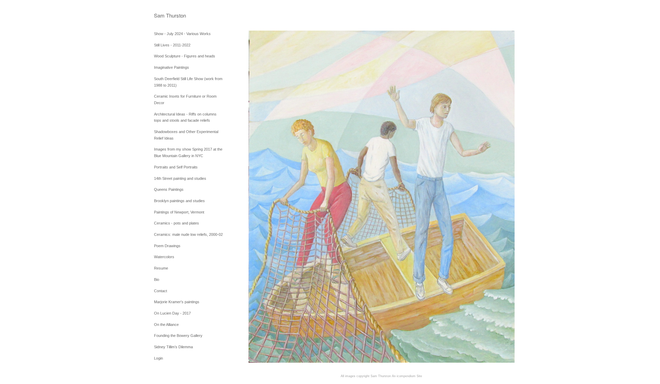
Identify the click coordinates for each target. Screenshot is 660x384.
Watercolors (164, 257)
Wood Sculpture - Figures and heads (184, 56)
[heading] (171, 15)
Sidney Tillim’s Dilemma (173, 347)
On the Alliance (166, 324)
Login (158, 358)
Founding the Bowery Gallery (178, 335)
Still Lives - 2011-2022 (172, 45)
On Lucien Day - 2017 (172, 313)
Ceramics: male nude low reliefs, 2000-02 (188, 234)
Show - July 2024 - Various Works (182, 34)
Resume (161, 268)
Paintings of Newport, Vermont (179, 212)
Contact (160, 291)
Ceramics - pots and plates (176, 223)
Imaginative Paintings (171, 67)
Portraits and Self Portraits (176, 167)
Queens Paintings (169, 189)
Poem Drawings (167, 246)
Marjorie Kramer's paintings (176, 302)
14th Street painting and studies (180, 178)
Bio (156, 279)
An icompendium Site (407, 376)
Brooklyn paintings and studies (179, 201)
